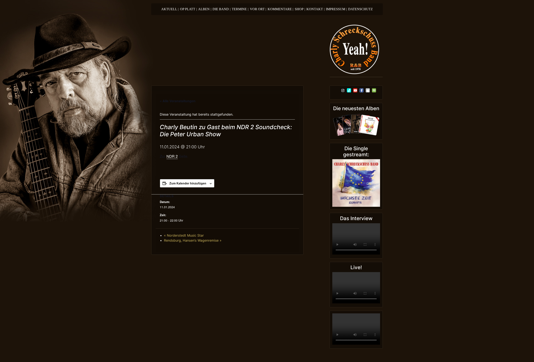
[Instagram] (343, 90)
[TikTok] (349, 90)
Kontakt (315, 9)
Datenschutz (360, 9)
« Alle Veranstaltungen (177, 100)
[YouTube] (355, 90)
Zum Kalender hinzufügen (187, 183)
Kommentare (280, 9)
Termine (240, 9)
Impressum (336, 9)
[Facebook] (361, 90)
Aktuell (170, 9)
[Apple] (368, 90)
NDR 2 (172, 156)
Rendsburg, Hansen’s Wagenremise (193, 240)
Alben (204, 9)
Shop (300, 9)
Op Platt (188, 9)
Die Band (221, 9)
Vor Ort (258, 9)
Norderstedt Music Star (184, 235)
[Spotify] (374, 90)
